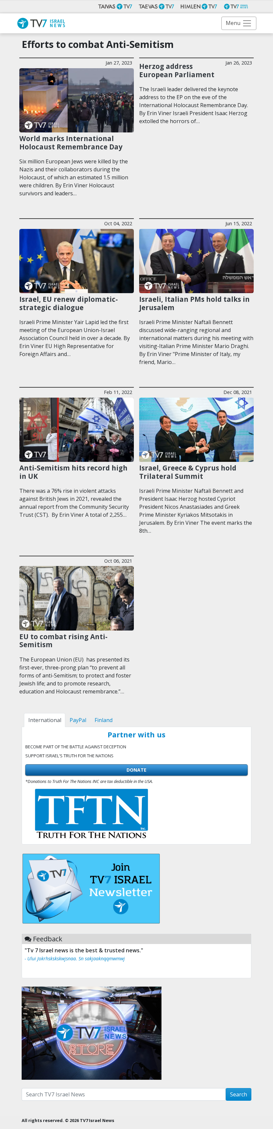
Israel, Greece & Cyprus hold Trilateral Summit (187, 472)
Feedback (47, 938)
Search (238, 1094)
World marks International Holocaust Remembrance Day (71, 142)
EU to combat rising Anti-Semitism (63, 641)
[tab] (44, 720)
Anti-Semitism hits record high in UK (73, 472)
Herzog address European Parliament (176, 70)
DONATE (136, 770)
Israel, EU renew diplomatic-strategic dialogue (68, 303)
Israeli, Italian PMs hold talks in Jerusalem (194, 303)
